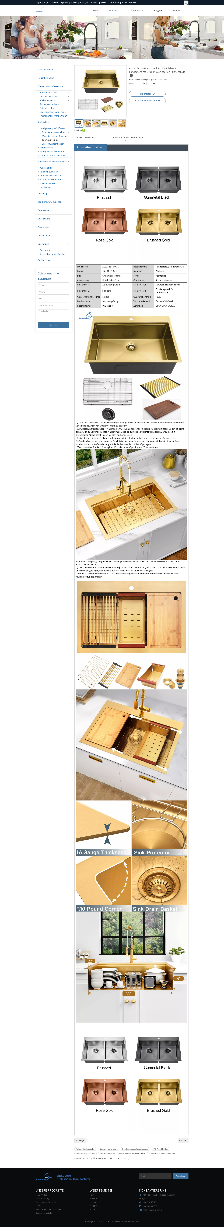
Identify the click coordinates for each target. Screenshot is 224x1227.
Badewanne (43, 210)
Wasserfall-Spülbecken (85, 1153)
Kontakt (93, 1209)
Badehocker (43, 227)
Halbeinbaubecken (49, 171)
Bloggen (93, 1205)
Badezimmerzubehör (44, 1213)
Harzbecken (45, 187)
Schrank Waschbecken (50, 179)
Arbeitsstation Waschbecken (55, 132)
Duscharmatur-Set (49, 96)
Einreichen (53, 325)
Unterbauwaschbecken (53, 143)
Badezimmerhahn (48, 92)
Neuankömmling (46, 77)
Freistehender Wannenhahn (53, 115)
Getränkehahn (47, 108)
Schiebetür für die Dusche (52, 254)
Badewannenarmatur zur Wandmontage (56, 112)
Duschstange (44, 235)
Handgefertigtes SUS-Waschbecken (56, 128)
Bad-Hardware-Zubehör (49, 201)
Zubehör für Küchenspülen (53, 155)
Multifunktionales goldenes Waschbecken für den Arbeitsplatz (102, 1158)
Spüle (38, 1205)
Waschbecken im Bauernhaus (56, 136)
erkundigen (145, 93)
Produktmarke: (119, 137)
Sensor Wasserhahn (49, 104)
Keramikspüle (46, 147)
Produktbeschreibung (90, 147)
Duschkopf (43, 193)
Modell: (79, 137)
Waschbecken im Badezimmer (52, 161)
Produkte (93, 1198)
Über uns (93, 1202)
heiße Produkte (45, 69)
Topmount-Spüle (50, 139)
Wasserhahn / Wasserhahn (51, 86)
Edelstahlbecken (47, 183)
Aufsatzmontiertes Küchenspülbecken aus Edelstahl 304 (123, 1153)
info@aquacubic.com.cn (152, 1210)
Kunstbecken (46, 167)
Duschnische (44, 260)
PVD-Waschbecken (160, 1149)
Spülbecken (43, 122)
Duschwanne (44, 218)
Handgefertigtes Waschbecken (135, 1149)
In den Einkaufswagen (146, 100)
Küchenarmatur (47, 100)
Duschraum (43, 244)
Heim (92, 1195)
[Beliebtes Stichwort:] (186, 3)
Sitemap (135, 1221)
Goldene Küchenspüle (108, 1149)
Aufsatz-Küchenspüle (85, 1149)
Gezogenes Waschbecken (52, 151)
